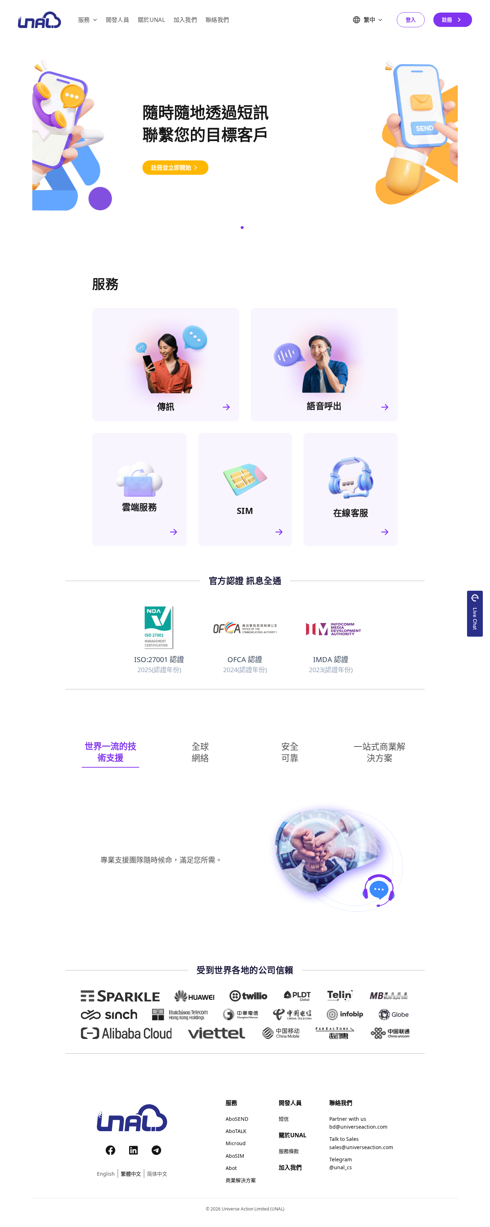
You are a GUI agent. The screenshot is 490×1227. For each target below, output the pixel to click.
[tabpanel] (245, 860)
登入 (411, 19)
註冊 (447, 19)
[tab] (110, 752)
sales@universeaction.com (361, 1147)
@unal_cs (340, 1167)
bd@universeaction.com (358, 1127)
